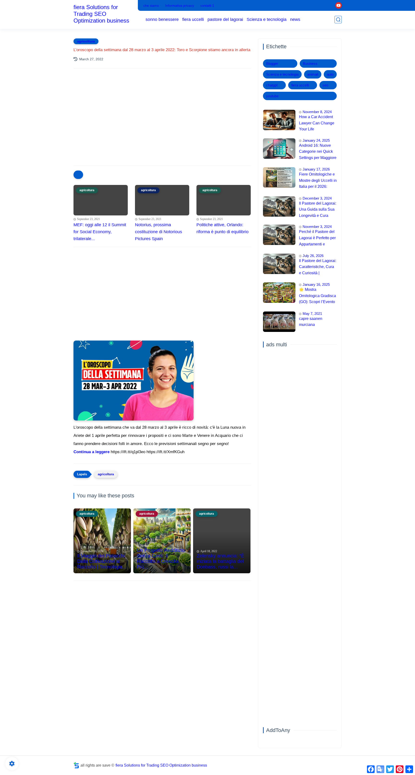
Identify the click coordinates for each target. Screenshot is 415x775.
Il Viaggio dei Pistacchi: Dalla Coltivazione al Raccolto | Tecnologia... (102, 561)
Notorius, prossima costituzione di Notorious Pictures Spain (158, 231)
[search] (338, 19)
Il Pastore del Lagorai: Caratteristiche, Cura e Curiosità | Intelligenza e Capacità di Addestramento (317, 267)
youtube (272, 96)
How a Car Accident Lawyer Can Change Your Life (316, 123)
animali (312, 74)
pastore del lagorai (225, 19)
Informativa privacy (179, 5)
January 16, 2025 (316, 284)
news (295, 19)
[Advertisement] (162, 114)
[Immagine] (279, 120)
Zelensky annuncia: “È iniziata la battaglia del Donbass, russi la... (220, 561)
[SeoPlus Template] (76, 765)
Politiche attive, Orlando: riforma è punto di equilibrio (222, 228)
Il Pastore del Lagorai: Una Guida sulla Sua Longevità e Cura (317, 209)
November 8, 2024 (317, 112)
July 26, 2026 (313, 256)
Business (310, 63)
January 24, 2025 (316, 140)
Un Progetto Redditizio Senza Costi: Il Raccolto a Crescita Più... (161, 558)
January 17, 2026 (316, 169)
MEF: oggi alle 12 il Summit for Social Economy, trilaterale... (99, 231)
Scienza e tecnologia (267, 19)
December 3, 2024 (317, 198)
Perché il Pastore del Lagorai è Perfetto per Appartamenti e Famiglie (317, 238)
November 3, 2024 (317, 227)
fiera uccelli (193, 19)
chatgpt (272, 85)
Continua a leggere (91, 452)
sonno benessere (162, 19)
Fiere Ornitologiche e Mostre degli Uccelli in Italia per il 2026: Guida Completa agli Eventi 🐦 (318, 181)
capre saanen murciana (310, 322)
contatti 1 (207, 5)
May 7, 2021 (312, 313)
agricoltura (86, 41)
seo (325, 85)
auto (330, 74)
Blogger (272, 63)
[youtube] (338, 5)
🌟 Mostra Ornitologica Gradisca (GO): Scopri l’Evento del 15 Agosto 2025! (317, 296)
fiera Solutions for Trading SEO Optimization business (101, 14)
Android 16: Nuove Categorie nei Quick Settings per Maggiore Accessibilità (317, 152)
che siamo (151, 5)
